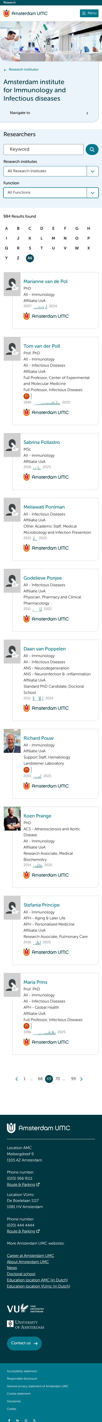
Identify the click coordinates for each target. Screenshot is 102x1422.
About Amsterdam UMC (28, 1262)
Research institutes (23, 70)
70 (57, 1079)
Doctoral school (21, 1274)
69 (49, 1079)
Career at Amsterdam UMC (30, 1256)
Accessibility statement (22, 1371)
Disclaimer (14, 1401)
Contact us (21, 1343)
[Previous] (17, 1079)
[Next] (81, 1079)
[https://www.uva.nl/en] (25, 1324)
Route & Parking (21, 1185)
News (12, 1268)
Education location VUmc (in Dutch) (38, 1287)
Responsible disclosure (22, 1378)
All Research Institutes (27, 171)
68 (40, 1079)
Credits (11, 1409)
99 (73, 1079)
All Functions (19, 193)
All (29, 258)
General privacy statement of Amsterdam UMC (37, 1386)
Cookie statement (18, 1393)
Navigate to (20, 113)
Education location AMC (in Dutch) (37, 1280)
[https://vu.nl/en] (25, 1308)
